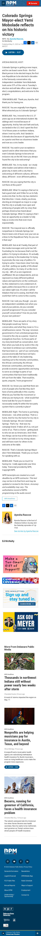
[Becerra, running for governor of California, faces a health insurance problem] (19, 785)
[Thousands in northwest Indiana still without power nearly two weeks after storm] (19, 661)
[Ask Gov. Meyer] (20, 622)
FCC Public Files (9, 881)
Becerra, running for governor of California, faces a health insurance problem (20, 807)
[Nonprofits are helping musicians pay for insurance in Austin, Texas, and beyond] (19, 716)
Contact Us (25, 895)
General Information (11, 871)
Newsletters (25, 871)
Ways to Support (27, 885)
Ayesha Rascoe (16, 39)
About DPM (8, 890)
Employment (25, 890)
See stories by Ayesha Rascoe (26, 531)
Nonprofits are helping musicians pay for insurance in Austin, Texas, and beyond (19, 738)
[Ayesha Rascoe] (7, 518)
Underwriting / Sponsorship (9, 895)
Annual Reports (9, 885)
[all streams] (38, 933)
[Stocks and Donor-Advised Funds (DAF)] (20, 564)
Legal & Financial (10, 876)
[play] (3, 933)
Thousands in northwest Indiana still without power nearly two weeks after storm (20, 683)
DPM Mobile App (27, 876)
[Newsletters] (20, 597)
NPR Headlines (9, 498)
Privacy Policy (28, 867)
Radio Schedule (26, 881)
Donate (34, 3)
